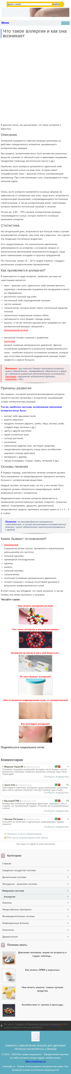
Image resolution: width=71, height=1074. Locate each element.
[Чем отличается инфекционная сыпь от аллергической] (35, 710)
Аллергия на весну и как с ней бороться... (35, 653)
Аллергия (9, 896)
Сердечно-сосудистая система (19, 870)
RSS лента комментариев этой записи (27, 837)
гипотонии (9, 341)
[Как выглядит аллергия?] (35, 734)
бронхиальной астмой (16, 330)
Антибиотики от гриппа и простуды (42, 1004)
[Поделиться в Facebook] (3, 753)
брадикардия (11, 544)
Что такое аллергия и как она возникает (35, 33)
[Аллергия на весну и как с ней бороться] (35, 663)
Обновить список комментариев (24, 833)
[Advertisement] (35, 80)
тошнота (11, 379)
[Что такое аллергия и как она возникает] (35, 639)
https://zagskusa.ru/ (35, 1061)
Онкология (8, 930)
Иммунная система (13, 890)
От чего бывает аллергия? (35, 676)
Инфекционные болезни (15, 923)
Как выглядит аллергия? (35, 724)
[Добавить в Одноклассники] (22, 753)
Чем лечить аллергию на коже (35, 605)
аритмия (11, 376)
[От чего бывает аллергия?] (35, 687)
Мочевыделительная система (18, 916)
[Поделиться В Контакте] (34, 753)
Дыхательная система (14, 877)
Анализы (7, 902)
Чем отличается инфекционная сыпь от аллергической (35, 700)
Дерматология (10, 936)
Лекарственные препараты (17, 909)
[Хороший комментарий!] (56, 766)
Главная (6, 863)
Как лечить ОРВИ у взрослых (42, 970)
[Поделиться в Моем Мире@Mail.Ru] (16, 753)
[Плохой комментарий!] (59, 766)
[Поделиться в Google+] (9, 753)
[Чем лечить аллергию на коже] (35, 616)
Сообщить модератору (56, 776)
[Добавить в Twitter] (28, 753)
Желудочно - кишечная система (19, 884)
